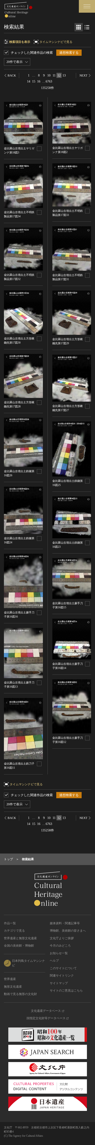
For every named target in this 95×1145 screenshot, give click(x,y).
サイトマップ (59, 983)
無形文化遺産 (13, 986)
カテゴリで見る (14, 930)
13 (64, 75)
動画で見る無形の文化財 (20, 994)
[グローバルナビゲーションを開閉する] (87, 6)
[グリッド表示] (78, 27)
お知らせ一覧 (59, 953)
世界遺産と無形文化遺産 (20, 938)
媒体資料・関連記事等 (65, 923)
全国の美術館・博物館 (19, 945)
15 (33, 81)
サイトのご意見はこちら (66, 990)
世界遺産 (10, 979)
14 (28, 81)
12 (59, 75)
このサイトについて (63, 968)
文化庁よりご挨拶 (62, 938)
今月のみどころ (60, 945)
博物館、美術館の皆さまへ (68, 930)
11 (54, 75)
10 (48, 75)
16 (38, 81)
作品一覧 (10, 923)
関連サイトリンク (62, 975)
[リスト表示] (87, 27)
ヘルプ (54, 960)
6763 (48, 81)
